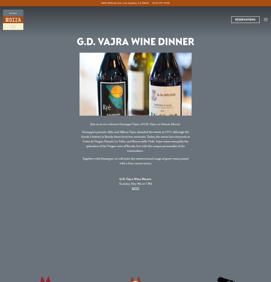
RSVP (135, 188)
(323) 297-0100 (161, 3)
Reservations (245, 19)
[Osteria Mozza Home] (13, 19)
